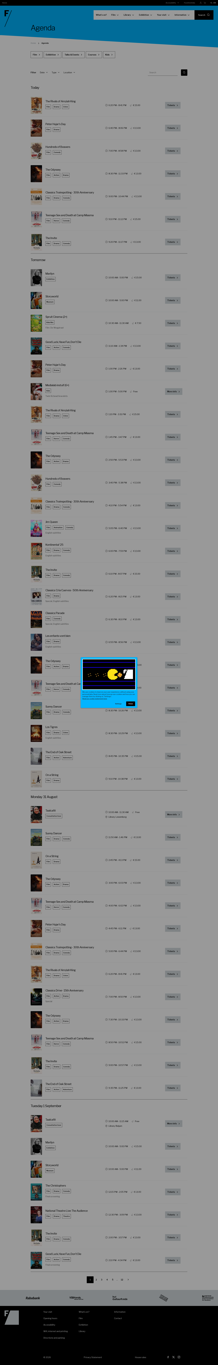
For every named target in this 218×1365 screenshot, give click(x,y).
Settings (118, 704)
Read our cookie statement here (94, 699)
